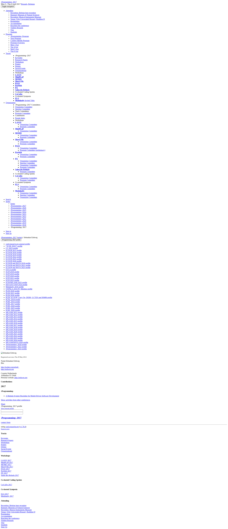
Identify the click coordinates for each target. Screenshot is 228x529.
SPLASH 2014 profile (14, 319)
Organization (10, 103)
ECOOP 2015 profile (14, 250)
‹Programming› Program (19, 36)
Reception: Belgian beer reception (23, 13)
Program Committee (22, 113)
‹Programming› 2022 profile (16, 347)
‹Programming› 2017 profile (11, 240)
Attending (9, 11)
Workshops (19, 62)
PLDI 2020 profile (13, 291)
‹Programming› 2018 (18, 225)
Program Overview (17, 43)
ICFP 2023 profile (12, 280)
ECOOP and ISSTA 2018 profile (18, 263)
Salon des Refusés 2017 (10, 475)
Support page (5, 429)
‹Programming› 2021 (18, 219)
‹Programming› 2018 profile (16, 345)
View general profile (7, 408)
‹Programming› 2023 (18, 214)
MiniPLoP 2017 (7, 462)
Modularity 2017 (7, 496)
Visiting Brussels (16, 28)
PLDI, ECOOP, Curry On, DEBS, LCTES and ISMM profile (29, 297)
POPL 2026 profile (13, 310)
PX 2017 (4, 473)
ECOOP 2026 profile (14, 261)
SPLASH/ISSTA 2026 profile (17, 342)
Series (12, 204)
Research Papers (21, 60)
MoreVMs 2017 (7, 467)
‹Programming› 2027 (18, 206)
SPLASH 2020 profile (14, 332)
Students (13, 32)
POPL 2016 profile (13, 302)
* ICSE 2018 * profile (14, 246)
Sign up (9, 233)
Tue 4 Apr (14, 47)
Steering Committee (22, 109)
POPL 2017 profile (13, 304)
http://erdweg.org (7, 369)
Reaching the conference (19, 26)
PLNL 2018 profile (13, 300)
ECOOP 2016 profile (14, 253)
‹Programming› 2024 (18, 212)
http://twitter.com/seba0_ (10, 367)
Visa (12, 30)
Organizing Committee (23, 107)
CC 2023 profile (12, 248)
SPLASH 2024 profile (14, 340)
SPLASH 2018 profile (14, 327)
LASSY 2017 (6, 460)
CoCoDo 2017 (6, 485)
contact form (5, 422)
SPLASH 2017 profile (14, 325)
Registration (14, 21)
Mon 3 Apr (14, 45)
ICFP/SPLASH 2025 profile (16, 282)
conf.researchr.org (12, 427)
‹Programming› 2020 (18, 221)
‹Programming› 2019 (18, 223)
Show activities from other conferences (15, 400)
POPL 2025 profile (13, 308)
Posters (18, 64)
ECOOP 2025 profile (14, 259)
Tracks (8, 53)
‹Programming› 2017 (9, 237)
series (20, 237)
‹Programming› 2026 (18, 208)
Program (9, 34)
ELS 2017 (5, 494)
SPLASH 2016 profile (14, 323)
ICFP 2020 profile (12, 276)
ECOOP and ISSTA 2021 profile (18, 265)
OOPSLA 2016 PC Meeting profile (19, 289)
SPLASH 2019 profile (14, 330)
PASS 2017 (5, 469)
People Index (20, 118)
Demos (18, 66)
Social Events (20, 68)
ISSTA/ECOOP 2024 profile (16, 285)
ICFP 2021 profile (12, 278)
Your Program (15, 38)
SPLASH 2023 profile (14, 338)
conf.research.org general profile (18, 244)
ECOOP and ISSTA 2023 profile (18, 268)
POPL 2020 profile (13, 306)
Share (3, 404)
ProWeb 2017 (6, 471)
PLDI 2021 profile (13, 293)
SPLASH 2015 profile (14, 321)
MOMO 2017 (6, 465)
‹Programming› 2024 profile (16, 349)
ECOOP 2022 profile (14, 257)
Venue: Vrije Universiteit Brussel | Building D (27, 19)
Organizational (20, 71)
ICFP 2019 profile (12, 274)
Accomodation (15, 23)
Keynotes (18, 58)
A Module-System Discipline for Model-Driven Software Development (32, 396)
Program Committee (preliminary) (32, 150)
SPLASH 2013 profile (14, 317)
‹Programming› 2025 (18, 210)
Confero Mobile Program (19, 41)
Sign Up (4, 527)
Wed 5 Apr (14, 49)
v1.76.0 (23, 427)
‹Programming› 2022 (18, 217)
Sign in (8, 231)
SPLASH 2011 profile (14, 312)
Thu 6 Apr (14, 51)
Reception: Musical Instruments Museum (25, 17)
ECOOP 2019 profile (14, 255)
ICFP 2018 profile (12, 272)
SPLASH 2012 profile (14, 315)
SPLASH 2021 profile (14, 334)
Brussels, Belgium (28, 4)
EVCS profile (11, 270)
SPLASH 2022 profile (14, 336)
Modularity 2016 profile (15, 287)
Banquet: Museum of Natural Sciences (24, 15)
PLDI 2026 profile (13, 295)
